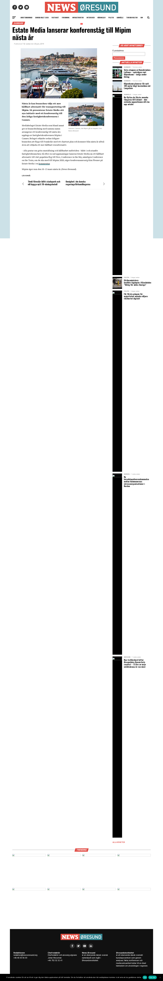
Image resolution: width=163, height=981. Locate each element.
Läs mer (153, 977)
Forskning (65, 17)
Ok (145, 977)
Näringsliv (101, 17)
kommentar (44, 163)
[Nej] (160, 977)
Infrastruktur (78, 17)
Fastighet (55, 17)
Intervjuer (91, 17)
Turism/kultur (132, 17)
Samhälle (120, 17)
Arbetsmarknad (26, 17)
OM (141, 17)
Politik (111, 17)
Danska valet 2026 (42, 17)
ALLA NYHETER (119, 842)
